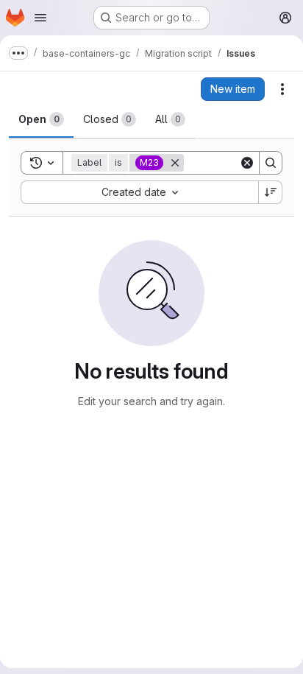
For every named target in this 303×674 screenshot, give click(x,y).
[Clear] (247, 163)
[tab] (41, 119)
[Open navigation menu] (40, 17)
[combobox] (139, 192)
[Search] (270, 163)
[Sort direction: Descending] (270, 192)
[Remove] (175, 163)
